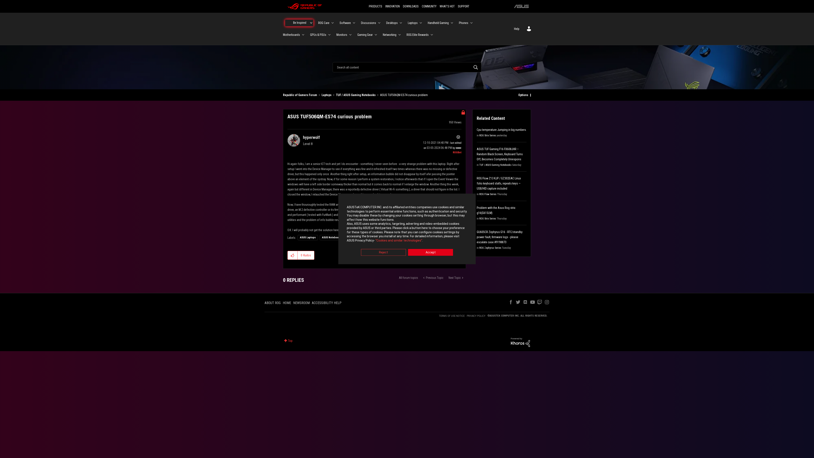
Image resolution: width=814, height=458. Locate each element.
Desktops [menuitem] (392, 23)
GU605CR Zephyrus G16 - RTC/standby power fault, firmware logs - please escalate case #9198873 (500, 237)
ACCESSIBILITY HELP (326, 303)
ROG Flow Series (487, 194)
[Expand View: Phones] (471, 23)
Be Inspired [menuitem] (299, 22)
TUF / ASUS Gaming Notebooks (356, 95)
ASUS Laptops (308, 237)
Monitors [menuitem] (341, 34)
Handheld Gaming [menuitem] (438, 23)
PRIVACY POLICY (476, 315)
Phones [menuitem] (463, 23)
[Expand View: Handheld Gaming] (452, 23)
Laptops (327, 95)
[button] (293, 255)
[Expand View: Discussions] (379, 23)
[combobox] (407, 67)
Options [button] (523, 95)
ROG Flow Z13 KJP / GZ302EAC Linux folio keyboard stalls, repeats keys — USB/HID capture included (499, 183)
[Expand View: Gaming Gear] (376, 35)
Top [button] (290, 340)
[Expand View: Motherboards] (303, 35)
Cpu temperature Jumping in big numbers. (502, 129)
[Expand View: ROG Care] (332, 23)
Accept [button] (431, 252)
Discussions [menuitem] (368, 23)
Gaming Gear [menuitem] (365, 34)
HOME (287, 303)
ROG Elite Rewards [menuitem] (418, 34)
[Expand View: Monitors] (350, 35)
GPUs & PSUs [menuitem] (318, 34)
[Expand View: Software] (354, 23)
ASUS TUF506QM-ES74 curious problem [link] (404, 95)
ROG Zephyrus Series (490, 247)
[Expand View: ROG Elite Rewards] (432, 35)
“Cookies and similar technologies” (398, 240)
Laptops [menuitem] (413, 23)
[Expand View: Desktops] (401, 23)
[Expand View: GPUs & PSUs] (329, 35)
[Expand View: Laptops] (421, 23)
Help (516, 29)
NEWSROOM (301, 303)
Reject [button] (383, 252)
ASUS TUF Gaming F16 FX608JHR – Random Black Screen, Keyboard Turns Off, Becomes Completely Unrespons (500, 154)
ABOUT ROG (273, 303)
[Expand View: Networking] (399, 35)
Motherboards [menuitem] (291, 34)
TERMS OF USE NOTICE (452, 315)
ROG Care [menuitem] (323, 23)
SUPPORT (463, 6)
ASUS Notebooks (331, 237)
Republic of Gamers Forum (300, 95)
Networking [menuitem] (389, 34)
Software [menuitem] (345, 23)
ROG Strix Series (487, 135)
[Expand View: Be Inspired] (311, 23)
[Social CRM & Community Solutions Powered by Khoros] (520, 342)
